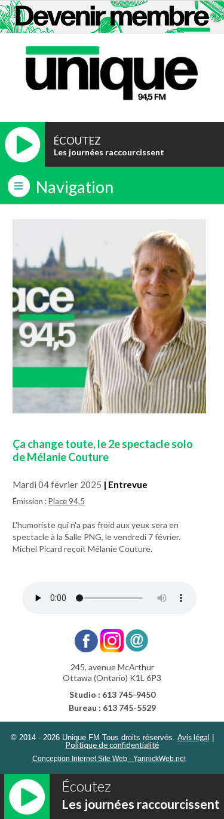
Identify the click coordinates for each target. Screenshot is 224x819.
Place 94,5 (66, 501)
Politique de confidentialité (112, 745)
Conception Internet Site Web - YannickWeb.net (109, 758)
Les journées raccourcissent (109, 152)
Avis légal (193, 737)
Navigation (74, 187)
